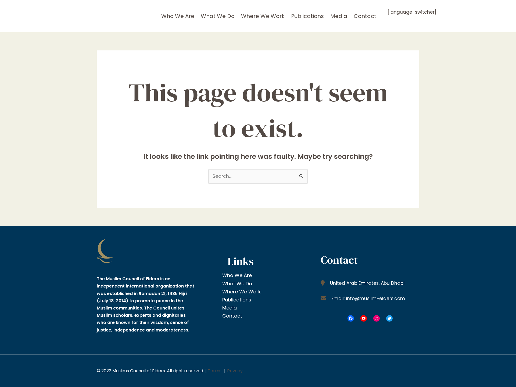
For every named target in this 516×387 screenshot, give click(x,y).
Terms (214, 371)
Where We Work (263, 16)
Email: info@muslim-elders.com (367, 298)
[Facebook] (350, 318)
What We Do (218, 16)
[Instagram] (376, 318)
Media (338, 16)
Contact (365, 16)
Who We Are (177, 16)
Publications (307, 16)
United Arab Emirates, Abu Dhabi (366, 283)
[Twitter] (389, 318)
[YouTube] (363, 318)
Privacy (235, 371)
